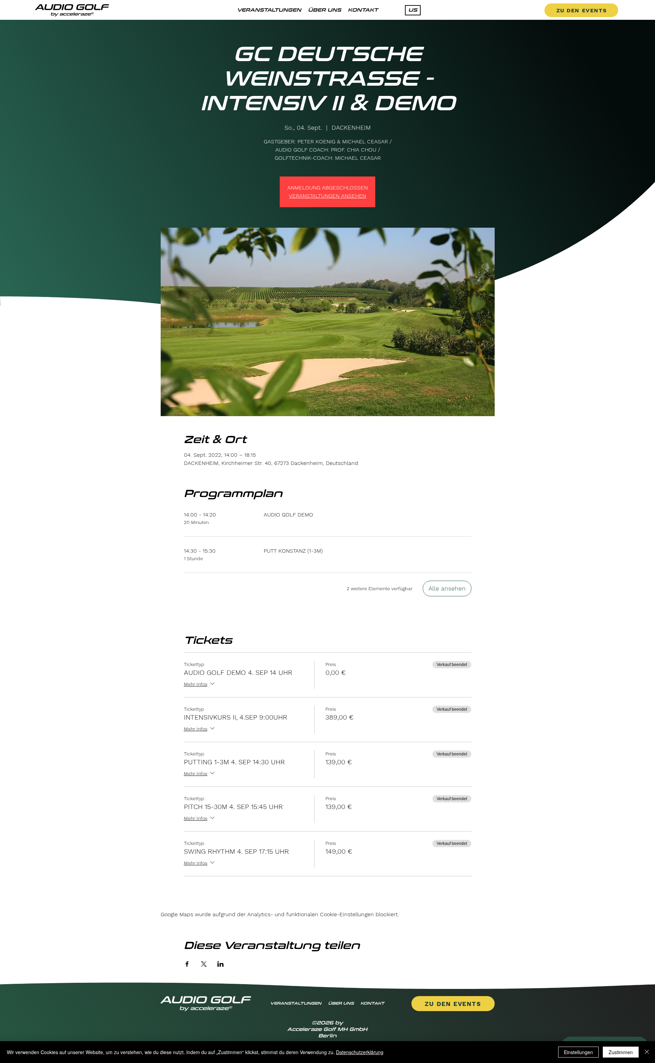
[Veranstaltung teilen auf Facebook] (187, 964)
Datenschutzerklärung (359, 1052)
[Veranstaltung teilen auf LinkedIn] (220, 964)
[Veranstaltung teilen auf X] (204, 964)
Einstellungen (578, 1052)
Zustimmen (621, 1052)
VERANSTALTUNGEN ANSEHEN (327, 196)
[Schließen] (647, 1052)
